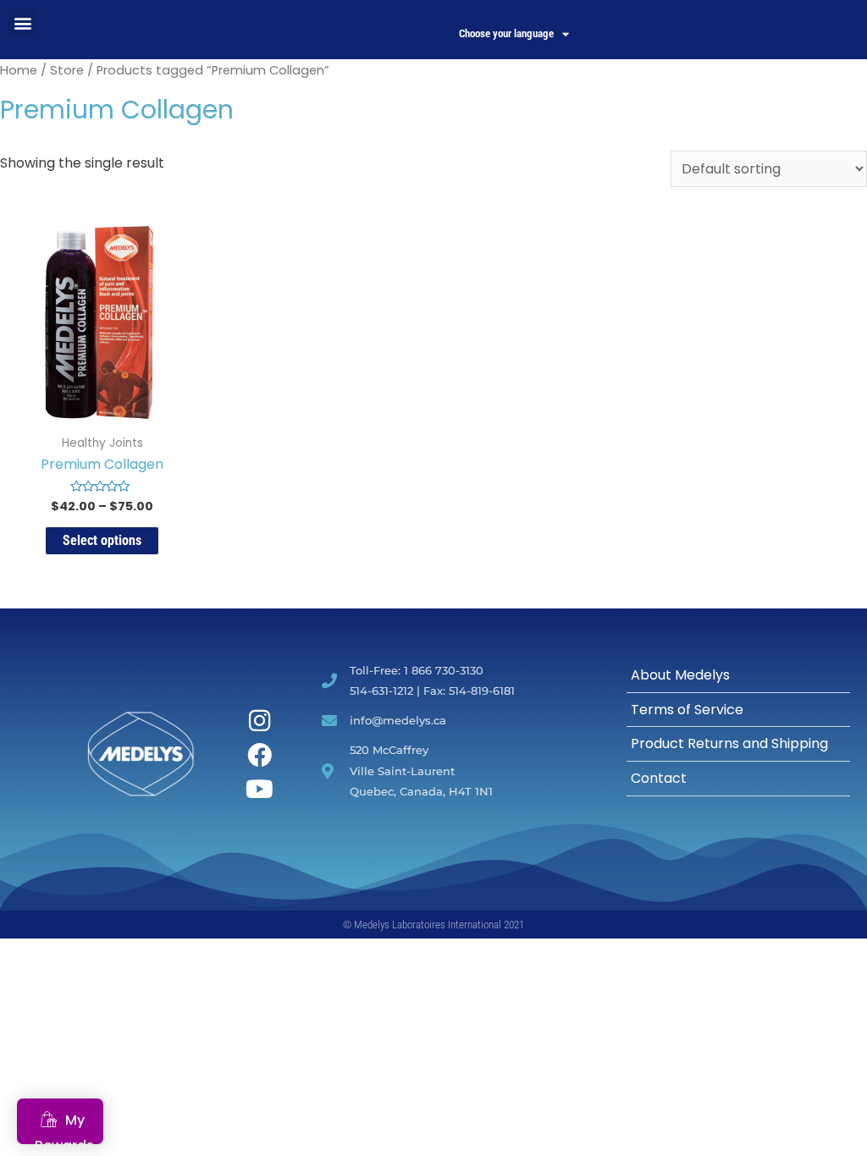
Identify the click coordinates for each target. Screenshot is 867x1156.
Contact (659, 778)
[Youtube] (260, 789)
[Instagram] (260, 720)
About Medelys (680, 675)
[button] (22, 22)
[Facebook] (260, 755)
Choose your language (506, 33)
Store (67, 70)
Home (18, 70)
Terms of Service (687, 709)
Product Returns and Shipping (729, 743)
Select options (102, 540)
